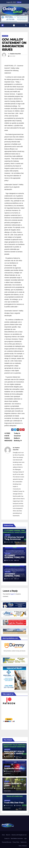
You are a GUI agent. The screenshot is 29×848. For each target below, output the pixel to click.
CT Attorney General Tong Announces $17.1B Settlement (14, 539)
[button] (26, 25)
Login (25, 838)
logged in (13, 594)
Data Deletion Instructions (17, 838)
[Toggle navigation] (14, 25)
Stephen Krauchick (15, 53)
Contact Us (7, 838)
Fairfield (7, 781)
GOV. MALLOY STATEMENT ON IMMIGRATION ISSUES (14, 44)
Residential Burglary (13, 768)
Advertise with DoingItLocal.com (19, 834)
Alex (17, 542)
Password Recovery (6, 842)
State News (5, 35)
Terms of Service (23, 845)
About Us (8, 834)
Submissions (24, 842)
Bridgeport (7, 749)
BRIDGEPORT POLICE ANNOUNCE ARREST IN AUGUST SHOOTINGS (14, 754)
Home (3, 834)
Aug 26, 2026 (9, 542)
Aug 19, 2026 (9, 560)
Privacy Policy (16, 842)
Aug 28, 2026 (9, 756)
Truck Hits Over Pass (14, 802)
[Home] (2, 25)
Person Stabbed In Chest (13, 784)
